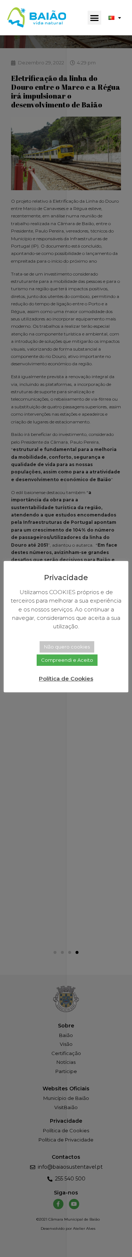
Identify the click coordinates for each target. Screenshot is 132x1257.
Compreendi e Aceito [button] (67, 660)
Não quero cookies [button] (67, 647)
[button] (95, 18)
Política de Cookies (66, 678)
